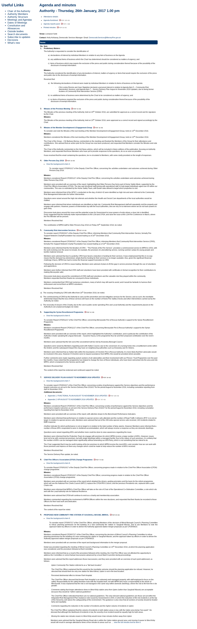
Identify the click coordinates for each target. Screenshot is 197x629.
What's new (13, 42)
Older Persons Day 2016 (59, 161)
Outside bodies (15, 31)
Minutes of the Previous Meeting (62, 109)
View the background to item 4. (58, 164)
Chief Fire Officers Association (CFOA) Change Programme (73, 460)
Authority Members (17, 14)
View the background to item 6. (58, 316)
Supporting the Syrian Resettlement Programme (69, 312)
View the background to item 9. (58, 518)
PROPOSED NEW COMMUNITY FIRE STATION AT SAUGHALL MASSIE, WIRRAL (82, 515)
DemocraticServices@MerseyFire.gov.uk (105, 38)
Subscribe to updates (18, 37)
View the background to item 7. (58, 381)
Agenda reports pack (57, 24)
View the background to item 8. (58, 463)
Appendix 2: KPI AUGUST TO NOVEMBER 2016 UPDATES (77, 399)
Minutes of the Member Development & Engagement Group (73, 128)
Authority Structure (17, 17)
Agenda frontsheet (57, 20)
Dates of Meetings (17, 22)
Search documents (17, 34)
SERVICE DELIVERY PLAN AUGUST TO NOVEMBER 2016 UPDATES (77, 377)
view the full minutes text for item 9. (127, 622)
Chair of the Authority (18, 11)
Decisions (12, 40)
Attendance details (51, 17)
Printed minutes (55, 28)
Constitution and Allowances (16, 27)
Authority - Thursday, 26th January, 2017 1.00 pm (79, 11)
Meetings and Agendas (19, 19)
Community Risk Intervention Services (65, 230)
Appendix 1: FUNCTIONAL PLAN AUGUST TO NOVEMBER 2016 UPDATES (83, 396)
